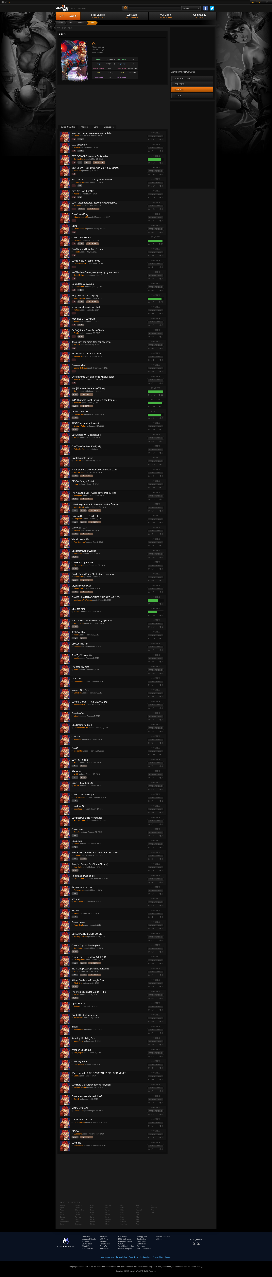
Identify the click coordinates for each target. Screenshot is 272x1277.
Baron (62, 1219)
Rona (122, 1219)
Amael (62, 1210)
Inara (92, 1210)
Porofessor (86, 1241)
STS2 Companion (144, 1249)
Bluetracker (141, 1239)
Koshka (108, 1205)
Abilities (84, 127)
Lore (96, 127)
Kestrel (92, 1222)
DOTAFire (104, 1239)
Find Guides (98, 15)
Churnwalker (79, 1210)
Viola (137, 1224)
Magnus (108, 1219)
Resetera (103, 1241)
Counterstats (87, 1244)
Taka (137, 1217)
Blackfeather (64, 1222)
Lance (107, 1210)
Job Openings (145, 1257)
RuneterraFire (87, 1249)
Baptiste (62, 1217)
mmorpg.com (142, 1237)
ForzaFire (104, 1246)
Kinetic (92, 1224)
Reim (122, 1212)
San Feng (123, 1224)
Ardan (62, 1214)
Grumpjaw (78, 1224)
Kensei (92, 1219)
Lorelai (107, 1214)
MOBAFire (86, 1237)
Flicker (77, 1214)
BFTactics (122, 1237)
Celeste (77, 1208)
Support (168, 1257)
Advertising (133, 1257)
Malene (107, 1222)
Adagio (62, 1205)
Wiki (70, 23)
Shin (137, 1208)
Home (61, 23)
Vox (152, 1205)
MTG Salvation (124, 1239)
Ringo (122, 1217)
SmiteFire (104, 1237)
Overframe (141, 1246)
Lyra (107, 1217)
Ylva (152, 1212)
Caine (62, 1224)
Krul (106, 1208)
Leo (106, 1212)
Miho (107, 1224)
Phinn (122, 1210)
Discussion (109, 127)
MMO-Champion (125, 1249)
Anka (61, 1212)
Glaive (77, 1219)
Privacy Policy (121, 1257)
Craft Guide (68, 15)
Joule (92, 1214)
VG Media (165, 15)
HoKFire (158, 1239)
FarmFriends (105, 1244)
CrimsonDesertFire (162, 1237)
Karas (92, 1217)
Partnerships (158, 1257)
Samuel (123, 1222)
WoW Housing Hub (126, 1246)
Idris (91, 1208)
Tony (137, 1219)
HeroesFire (104, 1249)
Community (199, 15)
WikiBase (132, 15)
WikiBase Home (183, 78)
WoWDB (121, 1244)
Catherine (78, 1205)
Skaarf (138, 1212)
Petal (122, 1208)
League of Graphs (89, 1239)
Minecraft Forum (125, 1241)
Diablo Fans (141, 1244)
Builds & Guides (68, 127)
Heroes (81, 23)
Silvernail (139, 1210)
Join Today (256, 2)
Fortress (78, 1217)
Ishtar (92, 1212)
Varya (138, 1222)
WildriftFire (86, 1246)
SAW (137, 1205)
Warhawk (154, 1208)
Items (178, 95)
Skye (137, 1214)
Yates (153, 1210)
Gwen (92, 1205)
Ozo (92, 23)
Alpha (62, 1208)
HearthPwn (141, 1241)
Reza (122, 1214)
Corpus (77, 1212)
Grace (77, 1222)
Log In (267, 2)
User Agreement (107, 1257)
